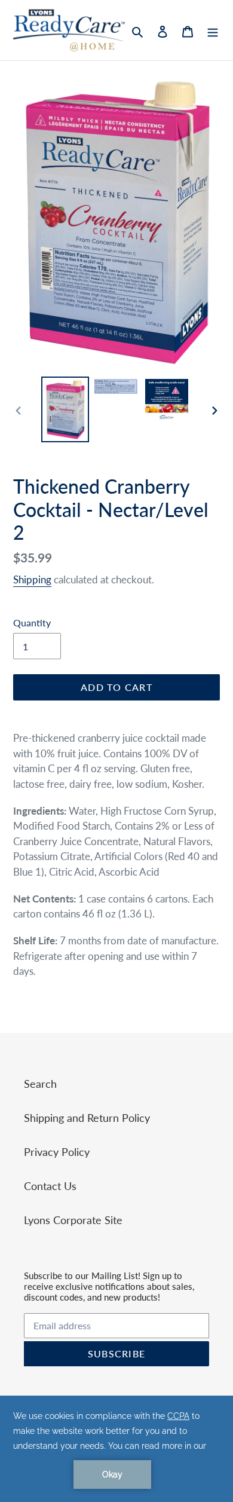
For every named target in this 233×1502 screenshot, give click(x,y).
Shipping (32, 579)
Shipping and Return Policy (87, 1117)
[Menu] (212, 30)
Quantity (32, 622)
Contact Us (50, 1185)
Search (40, 1083)
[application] (116, 1449)
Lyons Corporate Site (73, 1219)
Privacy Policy (57, 1151)
